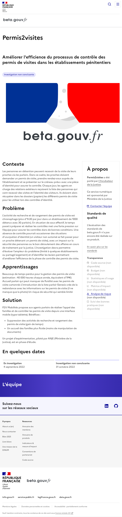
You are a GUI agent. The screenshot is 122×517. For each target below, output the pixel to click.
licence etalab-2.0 (62, 513)
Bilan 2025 (6, 436)
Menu (118, 4)
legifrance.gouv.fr (47, 497)
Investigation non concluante (19, 74)
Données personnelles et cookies (35, 506)
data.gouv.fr (65, 497)
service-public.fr (26, 497)
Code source (27, 460)
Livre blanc (7, 441)
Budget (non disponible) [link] (96, 272)
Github (116, 406)
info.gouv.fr (8, 497)
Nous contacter (9, 431)
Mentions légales (9, 506)
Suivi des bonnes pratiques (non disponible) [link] (98, 305)
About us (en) (8, 426)
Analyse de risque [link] (100, 294)
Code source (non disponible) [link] (99, 264)
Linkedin (106, 406)
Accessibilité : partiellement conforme (70, 506)
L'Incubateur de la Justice (100, 182)
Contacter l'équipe (101, 206)
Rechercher (109, 4)
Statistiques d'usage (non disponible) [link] (100, 280)
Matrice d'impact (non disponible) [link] (99, 287)
